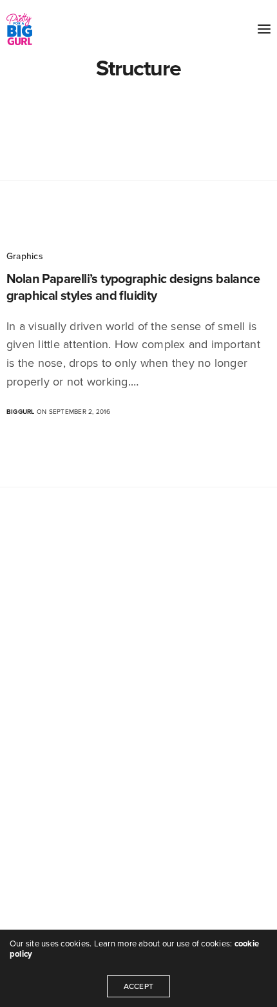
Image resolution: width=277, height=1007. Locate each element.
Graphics (24, 256)
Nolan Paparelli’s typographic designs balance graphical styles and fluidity (133, 287)
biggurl (20, 412)
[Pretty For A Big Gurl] (19, 29)
